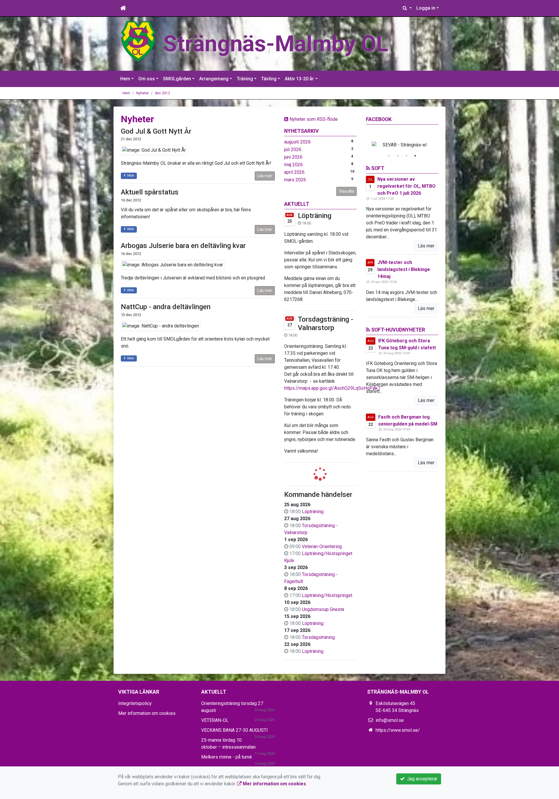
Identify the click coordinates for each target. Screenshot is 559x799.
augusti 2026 (297, 142)
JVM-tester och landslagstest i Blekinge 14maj (403, 269)
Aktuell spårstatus (149, 192)
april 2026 (294, 172)
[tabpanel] (402, 145)
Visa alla (346, 191)
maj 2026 (293, 164)
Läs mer (264, 175)
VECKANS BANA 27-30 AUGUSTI (234, 730)
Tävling (269, 79)
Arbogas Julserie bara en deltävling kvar (183, 246)
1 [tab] (389, 156)
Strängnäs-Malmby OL (275, 44)
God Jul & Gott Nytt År (156, 131)
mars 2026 (295, 180)
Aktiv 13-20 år (299, 79)
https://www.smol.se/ (398, 730)
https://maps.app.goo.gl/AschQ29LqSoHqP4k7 (332, 388)
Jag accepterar (421, 779)
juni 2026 (293, 157)
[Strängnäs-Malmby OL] (138, 41)
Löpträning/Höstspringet (327, 595)
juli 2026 (292, 149)
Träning (245, 79)
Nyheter (142, 93)
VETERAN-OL (215, 720)
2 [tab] (398, 156)
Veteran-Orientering (322, 546)
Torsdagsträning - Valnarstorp (325, 323)
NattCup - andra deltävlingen (165, 307)
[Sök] (407, 8)
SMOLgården (177, 79)
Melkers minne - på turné (226, 757)
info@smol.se (390, 720)
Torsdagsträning (318, 637)
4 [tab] (415, 156)
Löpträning (314, 216)
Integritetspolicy (135, 703)
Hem (125, 79)
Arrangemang (214, 79)
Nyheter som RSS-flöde (313, 119)
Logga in (425, 8)
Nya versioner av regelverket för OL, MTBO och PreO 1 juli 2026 (406, 186)
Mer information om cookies (147, 713)
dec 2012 (162, 93)
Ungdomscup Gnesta (323, 609)
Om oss (146, 79)
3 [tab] (406, 156)
